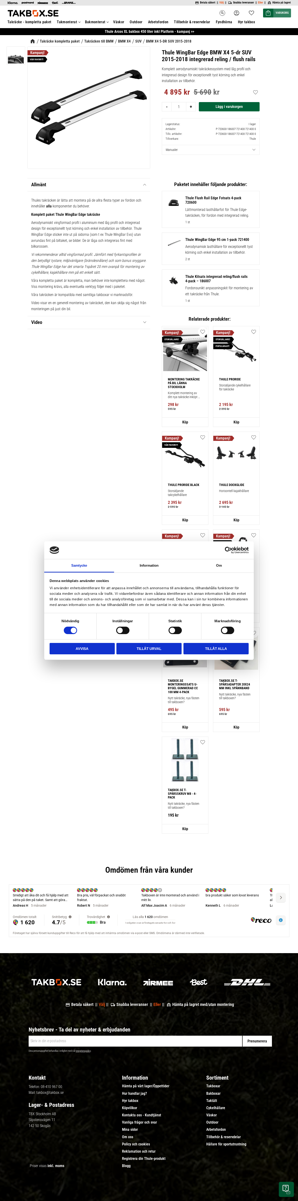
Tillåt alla (216, 649)
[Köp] (229, 106)
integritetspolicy (83, 1050)
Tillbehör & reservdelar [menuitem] (192, 22)
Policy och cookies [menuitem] (136, 1144)
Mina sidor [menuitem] (130, 1130)
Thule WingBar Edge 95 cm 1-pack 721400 (217, 239)
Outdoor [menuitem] (136, 22)
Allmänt (38, 184)
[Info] (185, 422)
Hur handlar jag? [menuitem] (134, 1093)
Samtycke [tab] (79, 565)
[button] (251, 11)
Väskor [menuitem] (118, 22)
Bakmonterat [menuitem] (95, 22)
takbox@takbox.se (50, 1092)
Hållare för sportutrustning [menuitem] (226, 1144)
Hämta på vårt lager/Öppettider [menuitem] (145, 1086)
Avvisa (82, 649)
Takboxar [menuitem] (213, 1086)
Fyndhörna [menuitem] (224, 22)
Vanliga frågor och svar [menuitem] (139, 1122)
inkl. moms (55, 1166)
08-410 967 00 (51, 1087)
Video (36, 322)
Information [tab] (149, 565)
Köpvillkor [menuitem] (129, 1108)
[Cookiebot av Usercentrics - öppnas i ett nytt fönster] (228, 550)
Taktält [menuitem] (211, 1101)
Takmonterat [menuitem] (67, 22)
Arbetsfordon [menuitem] (158, 22)
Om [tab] (219, 565)
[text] (177, 93)
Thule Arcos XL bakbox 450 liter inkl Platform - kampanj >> (149, 31)
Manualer (172, 150)
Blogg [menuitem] (126, 1166)
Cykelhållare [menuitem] (215, 1108)
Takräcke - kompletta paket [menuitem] (29, 22)
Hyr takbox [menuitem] (246, 22)
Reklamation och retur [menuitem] (139, 1151)
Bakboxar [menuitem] (213, 1093)
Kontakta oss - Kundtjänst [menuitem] (141, 1115)
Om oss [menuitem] (127, 1137)
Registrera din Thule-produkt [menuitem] (144, 1159)
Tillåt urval (149, 649)
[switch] (122, 630)
